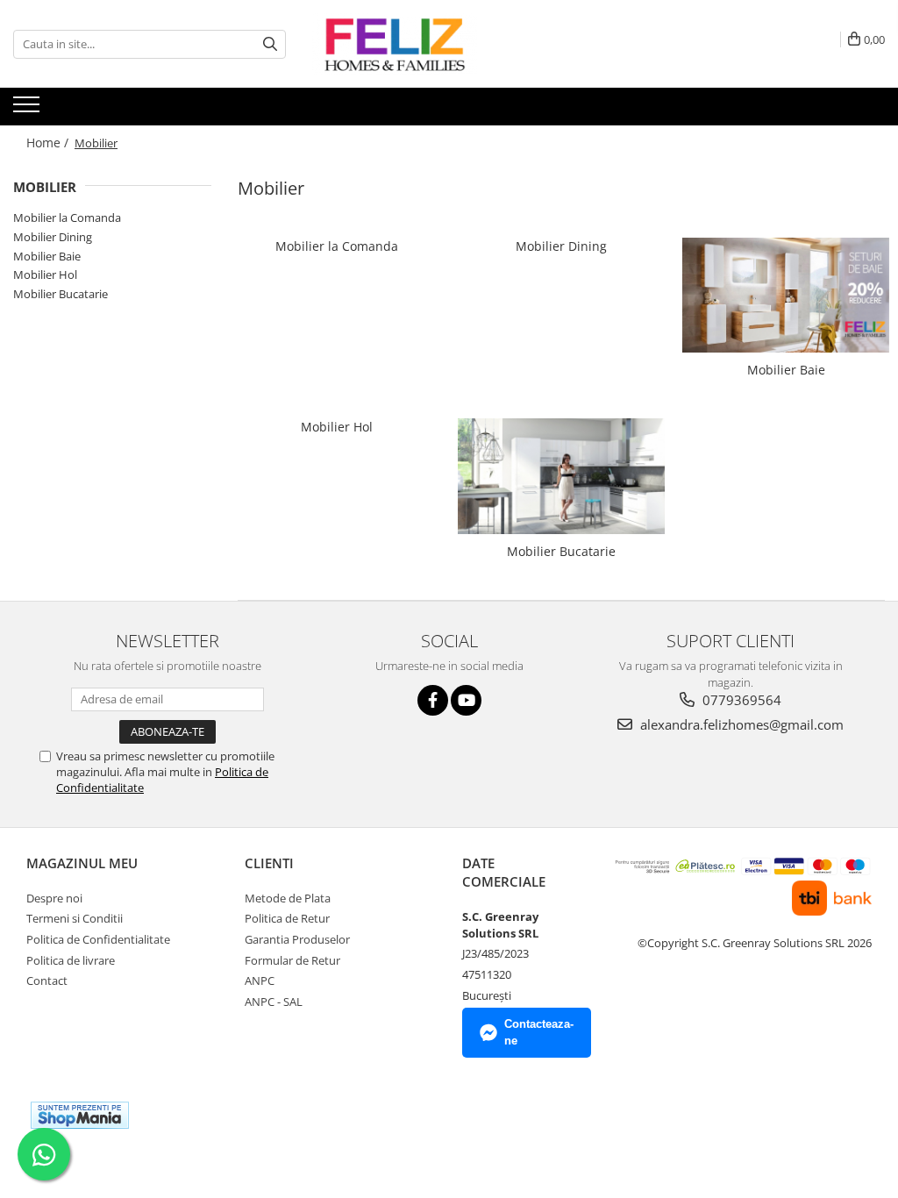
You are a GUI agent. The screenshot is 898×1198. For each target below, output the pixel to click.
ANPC (259, 980)
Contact (47, 980)
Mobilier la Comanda (67, 217)
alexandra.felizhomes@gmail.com (740, 724)
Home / (49, 142)
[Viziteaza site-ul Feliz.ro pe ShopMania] (80, 1115)
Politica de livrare (70, 960)
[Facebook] (432, 700)
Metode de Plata (288, 898)
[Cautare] (270, 44)
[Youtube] (466, 700)
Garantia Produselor (297, 939)
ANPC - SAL (274, 1001)
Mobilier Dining (52, 237)
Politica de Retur (287, 918)
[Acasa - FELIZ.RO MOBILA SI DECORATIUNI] (400, 44)
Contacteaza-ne (539, 1032)
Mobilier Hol (45, 274)
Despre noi (54, 898)
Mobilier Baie (47, 256)
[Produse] (28, 109)
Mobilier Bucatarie (60, 294)
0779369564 (740, 700)
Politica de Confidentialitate (98, 939)
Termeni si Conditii (74, 918)
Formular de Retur (292, 960)
